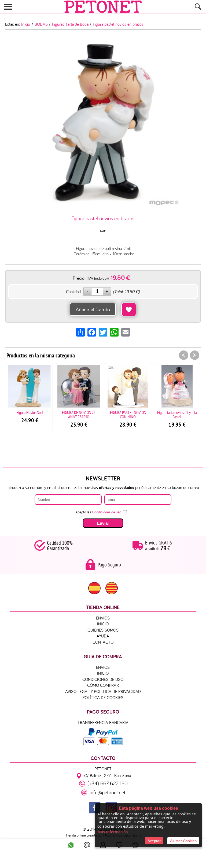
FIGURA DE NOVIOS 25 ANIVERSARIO (72, 414)
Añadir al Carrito (93, 309)
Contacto (103, 642)
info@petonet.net (108, 792)
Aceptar (154, 841)
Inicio (103, 623)
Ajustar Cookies (183, 841)
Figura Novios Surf (23, 412)
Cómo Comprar (103, 685)
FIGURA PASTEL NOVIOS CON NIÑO (121, 414)
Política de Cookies (102, 697)
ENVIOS (103, 618)
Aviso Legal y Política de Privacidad (103, 691)
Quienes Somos (103, 630)
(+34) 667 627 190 (107, 783)
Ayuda (103, 636)
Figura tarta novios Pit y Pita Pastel (170, 414)
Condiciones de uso (106, 512)
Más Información (112, 831)
